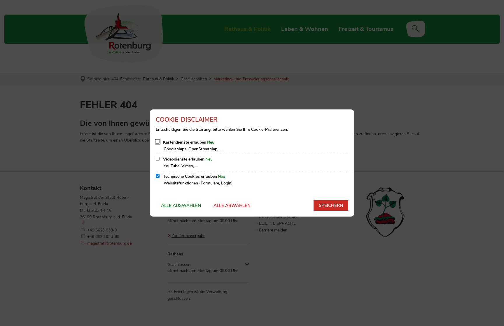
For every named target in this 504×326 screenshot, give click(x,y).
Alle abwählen (232, 205)
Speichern (331, 205)
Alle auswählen (181, 205)
